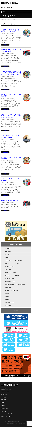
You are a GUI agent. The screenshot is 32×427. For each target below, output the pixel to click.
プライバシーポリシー (7, 416)
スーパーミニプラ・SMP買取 (12, 275)
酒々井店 (4, 399)
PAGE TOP (29, 412)
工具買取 (7, 296)
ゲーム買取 (7, 248)
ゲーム (11, 33)
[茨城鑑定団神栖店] (9, 3)
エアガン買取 (8, 287)
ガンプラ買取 (8, 269)
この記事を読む (5, 44)
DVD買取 (7, 257)
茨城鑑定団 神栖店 (14, 421)
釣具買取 (7, 299)
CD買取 (7, 254)
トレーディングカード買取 (11, 290)
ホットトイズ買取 (9, 266)
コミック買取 (8, 251)
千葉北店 (4, 397)
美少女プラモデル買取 (10, 272)
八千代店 (4, 411)
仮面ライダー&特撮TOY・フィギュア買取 (15, 284)
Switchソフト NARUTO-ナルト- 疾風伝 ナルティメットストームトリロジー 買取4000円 (11, 116)
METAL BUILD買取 (9, 278)
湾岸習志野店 (5, 408)
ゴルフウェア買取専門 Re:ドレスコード (10, 413)
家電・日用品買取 (9, 302)
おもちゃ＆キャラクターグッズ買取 (13, 260)
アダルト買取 (8, 305)
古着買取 (7, 293)
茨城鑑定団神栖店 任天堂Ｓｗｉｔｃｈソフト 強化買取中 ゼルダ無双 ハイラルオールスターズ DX (11, 73)
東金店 (3, 402)
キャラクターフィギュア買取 (12, 263)
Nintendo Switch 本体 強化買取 (10, 200)
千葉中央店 (4, 394)
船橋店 (3, 405)
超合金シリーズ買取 (10, 281)
